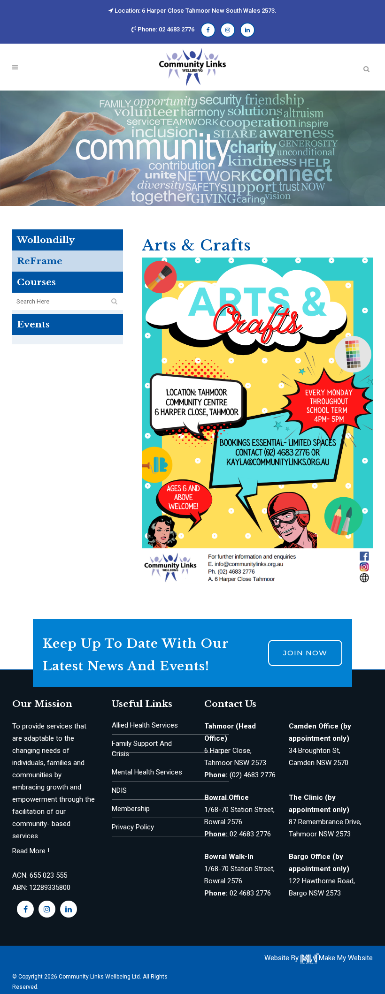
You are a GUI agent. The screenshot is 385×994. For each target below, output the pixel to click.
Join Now (305, 652)
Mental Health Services (147, 772)
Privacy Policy (133, 827)
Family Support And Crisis (142, 748)
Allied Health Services (145, 725)
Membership (131, 808)
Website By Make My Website (318, 958)
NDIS (119, 790)
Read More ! (30, 851)
